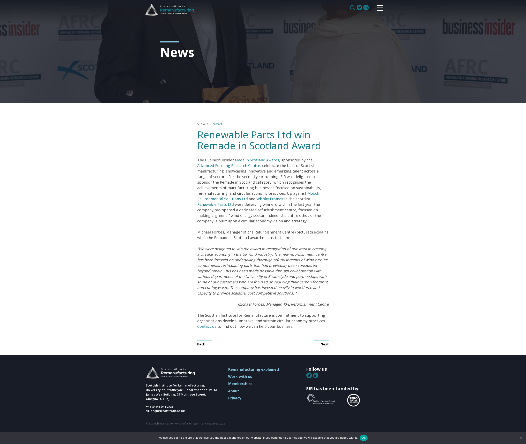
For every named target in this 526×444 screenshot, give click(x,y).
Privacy (234, 398)
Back (201, 344)
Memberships (240, 383)
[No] (521, 438)
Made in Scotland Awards (257, 160)
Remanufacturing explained (253, 369)
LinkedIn (366, 7)
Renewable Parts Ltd (215, 204)
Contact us (206, 326)
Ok (364, 437)
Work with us (240, 376)
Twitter (359, 7)
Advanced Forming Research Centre (228, 165)
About (233, 390)
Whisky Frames (269, 198)
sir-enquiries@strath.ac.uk (165, 411)
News (217, 123)
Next (325, 344)
